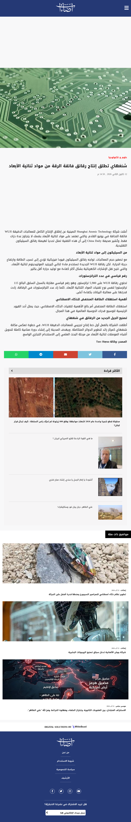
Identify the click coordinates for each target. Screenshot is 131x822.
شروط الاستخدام (65, 761)
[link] (52, 791)
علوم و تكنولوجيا (117, 157)
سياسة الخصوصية (65, 769)
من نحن (65, 752)
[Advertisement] (65, 42)
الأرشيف (65, 778)
